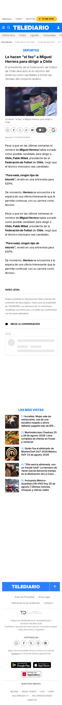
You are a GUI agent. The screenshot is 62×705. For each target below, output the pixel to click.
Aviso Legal (44, 597)
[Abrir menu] (3, 28)
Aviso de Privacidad (24, 597)
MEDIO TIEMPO (29, 691)
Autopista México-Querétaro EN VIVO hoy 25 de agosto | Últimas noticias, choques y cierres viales (38, 485)
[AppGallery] (31, 674)
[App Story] (42, 665)
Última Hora (8, 35)
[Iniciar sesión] (58, 27)
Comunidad (49, 35)
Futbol (22, 35)
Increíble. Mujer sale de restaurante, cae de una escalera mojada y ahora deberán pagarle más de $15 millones (37, 422)
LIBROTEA (32, 700)
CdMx (18, 19)
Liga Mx (34, 35)
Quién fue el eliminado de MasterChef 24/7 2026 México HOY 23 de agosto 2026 (39, 451)
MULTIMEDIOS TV (20, 696)
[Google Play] (21, 665)
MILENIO (14, 691)
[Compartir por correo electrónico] (32, 130)
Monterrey (32, 19)
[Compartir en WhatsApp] (7, 130)
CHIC (42, 691)
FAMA (51, 691)
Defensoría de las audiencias (26, 603)
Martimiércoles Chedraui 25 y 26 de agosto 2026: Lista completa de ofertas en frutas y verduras (39, 437)
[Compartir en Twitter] (20, 130)
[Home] (31, 27)
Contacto (48, 603)
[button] (52, 130)
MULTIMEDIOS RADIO (42, 696)
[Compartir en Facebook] (14, 130)
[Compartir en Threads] (26, 130)
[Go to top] (55, 586)
